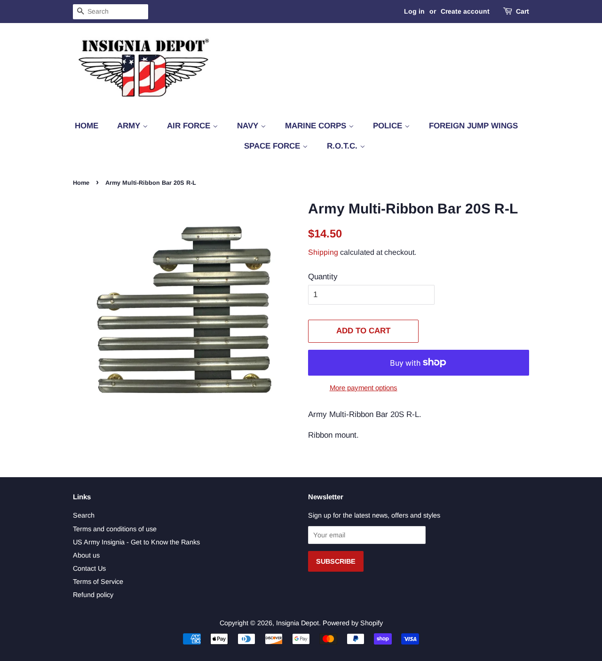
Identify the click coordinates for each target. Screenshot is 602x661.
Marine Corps (317, 125)
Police (388, 125)
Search (84, 515)
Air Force (190, 125)
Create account (465, 11)
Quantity (323, 276)
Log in (414, 11)
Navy (249, 125)
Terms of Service (98, 581)
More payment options (363, 388)
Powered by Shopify (353, 623)
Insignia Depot (297, 623)
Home (86, 125)
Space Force (273, 146)
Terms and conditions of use (115, 529)
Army (130, 125)
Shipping (323, 252)
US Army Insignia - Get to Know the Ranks (136, 542)
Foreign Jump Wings (473, 125)
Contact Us (89, 568)
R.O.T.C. (343, 146)
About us (86, 555)
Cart (522, 11)
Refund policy (93, 594)
